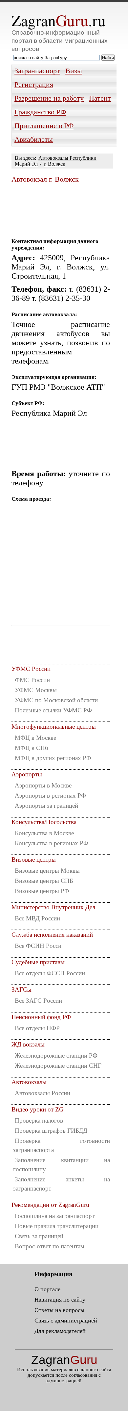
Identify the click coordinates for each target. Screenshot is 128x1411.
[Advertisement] (61, 207)
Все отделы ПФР (37, 1028)
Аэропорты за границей (46, 805)
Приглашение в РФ (44, 126)
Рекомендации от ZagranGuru (50, 1204)
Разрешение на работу (49, 98)
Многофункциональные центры (53, 726)
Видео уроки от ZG (37, 1109)
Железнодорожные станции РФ (56, 1055)
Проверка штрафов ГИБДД (51, 1130)
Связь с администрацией (65, 1320)
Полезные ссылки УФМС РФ (53, 710)
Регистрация (33, 85)
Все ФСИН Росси (38, 945)
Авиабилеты (33, 139)
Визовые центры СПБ (44, 880)
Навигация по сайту (59, 1299)
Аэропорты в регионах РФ (50, 795)
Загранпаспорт (37, 71)
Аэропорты (26, 774)
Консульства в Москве (44, 833)
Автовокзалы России (42, 1093)
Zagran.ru (58, 20)
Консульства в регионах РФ (51, 843)
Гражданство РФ (40, 112)
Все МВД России (37, 918)
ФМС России (32, 679)
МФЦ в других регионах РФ (53, 757)
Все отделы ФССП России (50, 973)
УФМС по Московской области (56, 700)
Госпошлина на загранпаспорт (55, 1215)
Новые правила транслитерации (56, 1226)
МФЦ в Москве (35, 737)
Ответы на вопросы (59, 1310)
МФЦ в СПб (31, 747)
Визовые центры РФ (42, 890)
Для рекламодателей (60, 1331)
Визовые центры (33, 859)
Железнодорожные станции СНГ (58, 1065)
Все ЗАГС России (38, 1000)
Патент (100, 98)
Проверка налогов (39, 1120)
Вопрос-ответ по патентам (49, 1246)
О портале (47, 1289)
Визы (73, 71)
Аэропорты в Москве (43, 785)
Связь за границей (39, 1236)
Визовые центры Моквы (47, 870)
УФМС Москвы (36, 690)
